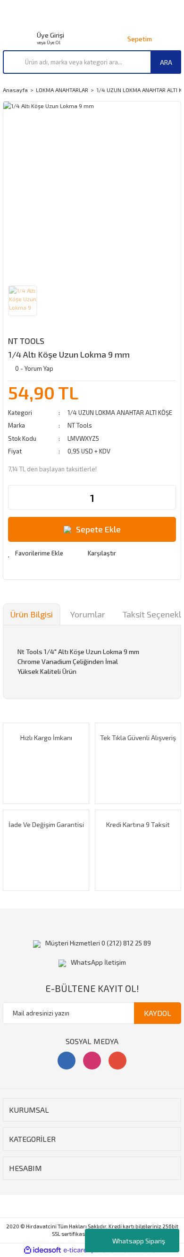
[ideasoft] (42, 1250)
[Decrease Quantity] (15, 497)
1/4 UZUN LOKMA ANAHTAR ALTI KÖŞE (119, 412)
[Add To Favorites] (35, 553)
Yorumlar (87, 614)
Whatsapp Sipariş (138, 1241)
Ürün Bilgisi (31, 614)
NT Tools (26, 340)
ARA (166, 62)
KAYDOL (157, 1012)
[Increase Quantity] (168, 497)
